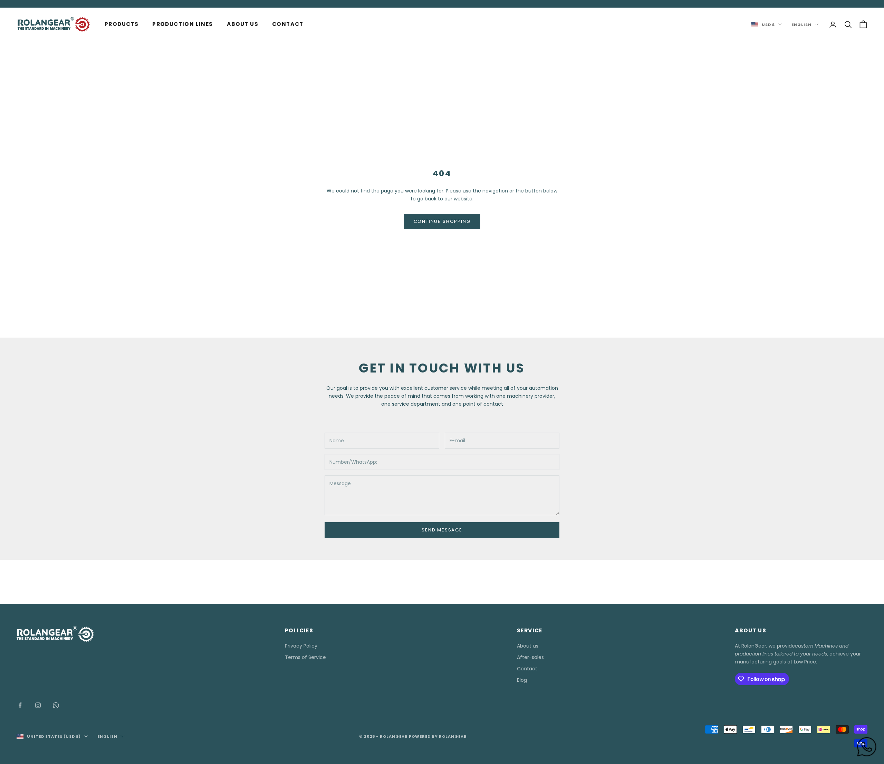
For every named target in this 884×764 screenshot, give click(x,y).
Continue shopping (442, 221)
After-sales (530, 657)
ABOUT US (242, 24)
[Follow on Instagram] (38, 705)
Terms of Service (305, 657)
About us (527, 645)
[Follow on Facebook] (20, 705)
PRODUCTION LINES (182, 24)
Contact (527, 668)
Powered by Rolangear (438, 736)
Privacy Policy (301, 645)
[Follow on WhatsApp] (55, 705)
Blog (522, 680)
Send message (442, 530)
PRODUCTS (121, 24)
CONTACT (288, 24)
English (801, 24)
